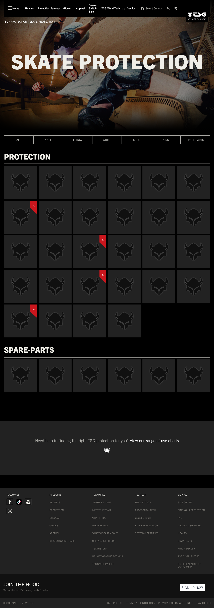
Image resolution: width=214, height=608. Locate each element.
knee (48, 139)
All (18, 139)
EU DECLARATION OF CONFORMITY (189, 565)
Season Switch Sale (62, 541)
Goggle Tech (143, 518)
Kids (166, 139)
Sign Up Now (192, 588)
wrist (107, 139)
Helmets (54, 502)
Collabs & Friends (103, 541)
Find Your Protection (191, 510)
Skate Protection (42, 21)
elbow (77, 139)
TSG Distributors (188, 556)
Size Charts (185, 502)
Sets (136, 139)
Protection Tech (145, 510)
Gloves (53, 525)
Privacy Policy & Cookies (175, 603)
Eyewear (54, 518)
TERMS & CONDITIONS (140, 603)
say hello (204, 603)
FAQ (180, 518)
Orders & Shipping (189, 525)
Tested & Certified (146, 533)
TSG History (99, 548)
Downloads (185, 541)
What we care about (105, 533)
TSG (5, 21)
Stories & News (102, 502)
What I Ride (99, 518)
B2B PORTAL (115, 603)
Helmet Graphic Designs (107, 556)
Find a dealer (186, 548)
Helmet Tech (143, 502)
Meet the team (101, 510)
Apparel (54, 533)
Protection (19, 21)
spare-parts (195, 139)
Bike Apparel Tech (146, 525)
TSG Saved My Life (103, 564)
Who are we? (100, 525)
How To (182, 533)
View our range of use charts (154, 440)
